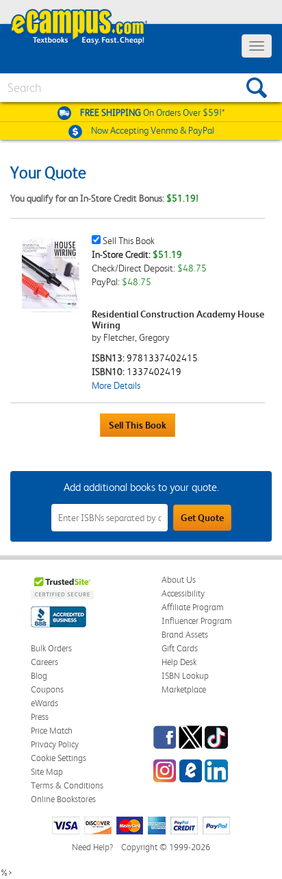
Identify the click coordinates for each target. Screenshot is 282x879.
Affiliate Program (193, 607)
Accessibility (183, 593)
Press (40, 717)
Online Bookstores (63, 799)
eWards (44, 703)
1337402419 (154, 371)
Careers (44, 662)
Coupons (47, 689)
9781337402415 (162, 357)
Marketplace (184, 689)
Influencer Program (197, 621)
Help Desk (179, 662)
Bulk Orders (51, 648)
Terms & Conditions (67, 785)
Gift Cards (180, 648)
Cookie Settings (58, 758)
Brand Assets (185, 634)
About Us (179, 580)
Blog (39, 676)
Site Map (47, 772)
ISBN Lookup (185, 676)
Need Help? (92, 847)
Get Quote (202, 517)
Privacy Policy (55, 744)
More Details (116, 385)
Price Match (52, 730)
